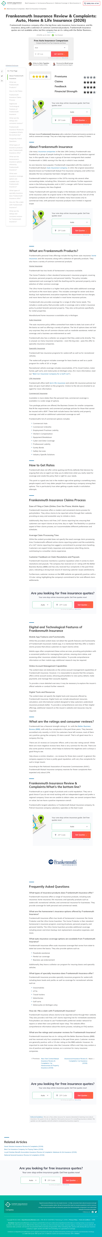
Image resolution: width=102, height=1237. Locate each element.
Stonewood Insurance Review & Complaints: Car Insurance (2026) (75, 1061)
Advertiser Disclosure (12, 65)
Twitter (96, 1212)
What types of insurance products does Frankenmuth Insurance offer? (16, 149)
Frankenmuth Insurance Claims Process (15, 97)
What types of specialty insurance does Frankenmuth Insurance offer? (16, 194)
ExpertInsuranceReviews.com (30, 1220)
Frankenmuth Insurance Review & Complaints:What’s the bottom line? (16, 131)
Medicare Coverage (61, 3)
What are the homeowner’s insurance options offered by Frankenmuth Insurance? (15, 163)
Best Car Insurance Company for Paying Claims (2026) (23, 1149)
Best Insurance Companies (16, 9)
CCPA (93, 1220)
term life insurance (57, 383)
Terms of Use (65, 58)
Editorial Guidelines (36, 1117)
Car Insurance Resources (45, 3)
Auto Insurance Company (57, 168)
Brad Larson (69, 63)
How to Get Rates (15, 91)
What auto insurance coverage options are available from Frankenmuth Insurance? (16, 180)
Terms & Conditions (84, 1220)
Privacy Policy (73, 1220)
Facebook (93, 1212)
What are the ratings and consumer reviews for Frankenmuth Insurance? (15, 216)
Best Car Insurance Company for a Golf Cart (51, 374)
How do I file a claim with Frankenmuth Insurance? (16, 204)
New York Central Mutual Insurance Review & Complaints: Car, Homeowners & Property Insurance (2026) (50, 1063)
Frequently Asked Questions (15, 140)
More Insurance (74, 3)
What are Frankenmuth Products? (14, 84)
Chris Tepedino (44, 63)
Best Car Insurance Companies (36, 9)
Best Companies (30, 3)
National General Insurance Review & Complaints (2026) (24, 1155)
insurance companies (46, 151)
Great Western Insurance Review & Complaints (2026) (23, 1146)
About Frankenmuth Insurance (16, 77)
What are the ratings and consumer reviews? (16, 120)
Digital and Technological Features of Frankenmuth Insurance (14, 109)
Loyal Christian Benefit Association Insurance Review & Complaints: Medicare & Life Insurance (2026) (40, 1152)
